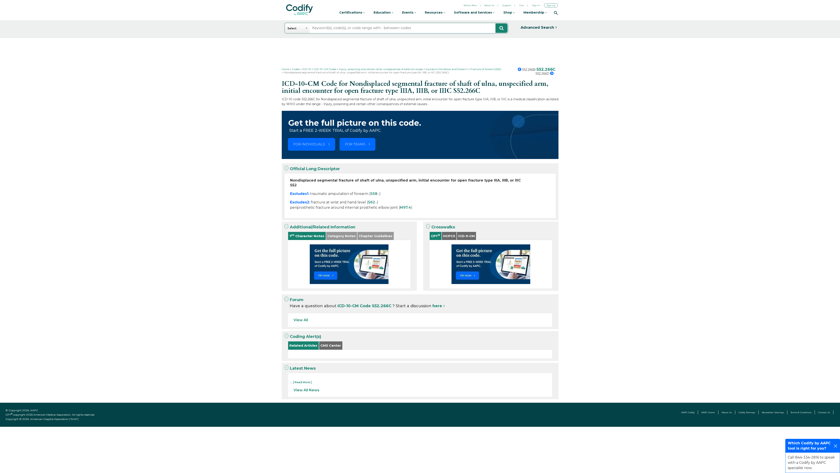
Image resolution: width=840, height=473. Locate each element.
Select (291, 28)
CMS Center (330, 345)
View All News (306, 390)
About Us (489, 5)
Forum (296, 299)
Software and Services (473, 12)
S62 (371, 202)
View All (301, 320)
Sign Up (550, 5)
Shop (508, 12)
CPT (435, 235)
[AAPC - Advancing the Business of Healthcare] (299, 9)
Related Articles (303, 345)
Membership (534, 12)
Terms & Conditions (801, 412)
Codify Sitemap (746, 412)
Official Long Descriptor (315, 168)
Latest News (303, 368)
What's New (470, 5)
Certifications (351, 12)
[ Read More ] (302, 382)
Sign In (536, 5)
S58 (373, 194)
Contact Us (824, 412)
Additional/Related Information (322, 227)
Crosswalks (443, 227)
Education (383, 12)
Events (408, 12)
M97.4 (405, 207)
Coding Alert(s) (305, 336)
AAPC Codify (688, 412)
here (437, 306)
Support (506, 5)
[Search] (556, 13)
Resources (434, 12)
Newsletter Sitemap (773, 412)
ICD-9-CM (466, 236)
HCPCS (449, 236)
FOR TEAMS (355, 144)
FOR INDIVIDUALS (309, 144)
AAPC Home (708, 412)
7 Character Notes (306, 235)
